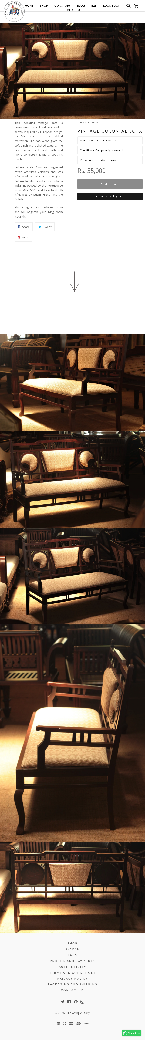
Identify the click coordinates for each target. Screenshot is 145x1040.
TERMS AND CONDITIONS (72, 972)
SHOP (44, 5)
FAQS (72, 955)
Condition (86, 150)
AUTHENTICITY (72, 966)
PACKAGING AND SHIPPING (72, 984)
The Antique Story (78, 1013)
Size (82, 140)
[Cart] (136, 7)
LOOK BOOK (111, 5)
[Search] (128, 7)
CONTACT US (72, 10)
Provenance (87, 160)
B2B (94, 5)
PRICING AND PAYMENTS (72, 961)
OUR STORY (62, 5)
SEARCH (72, 949)
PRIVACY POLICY (72, 978)
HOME (29, 5)
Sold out (110, 184)
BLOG (81, 5)
